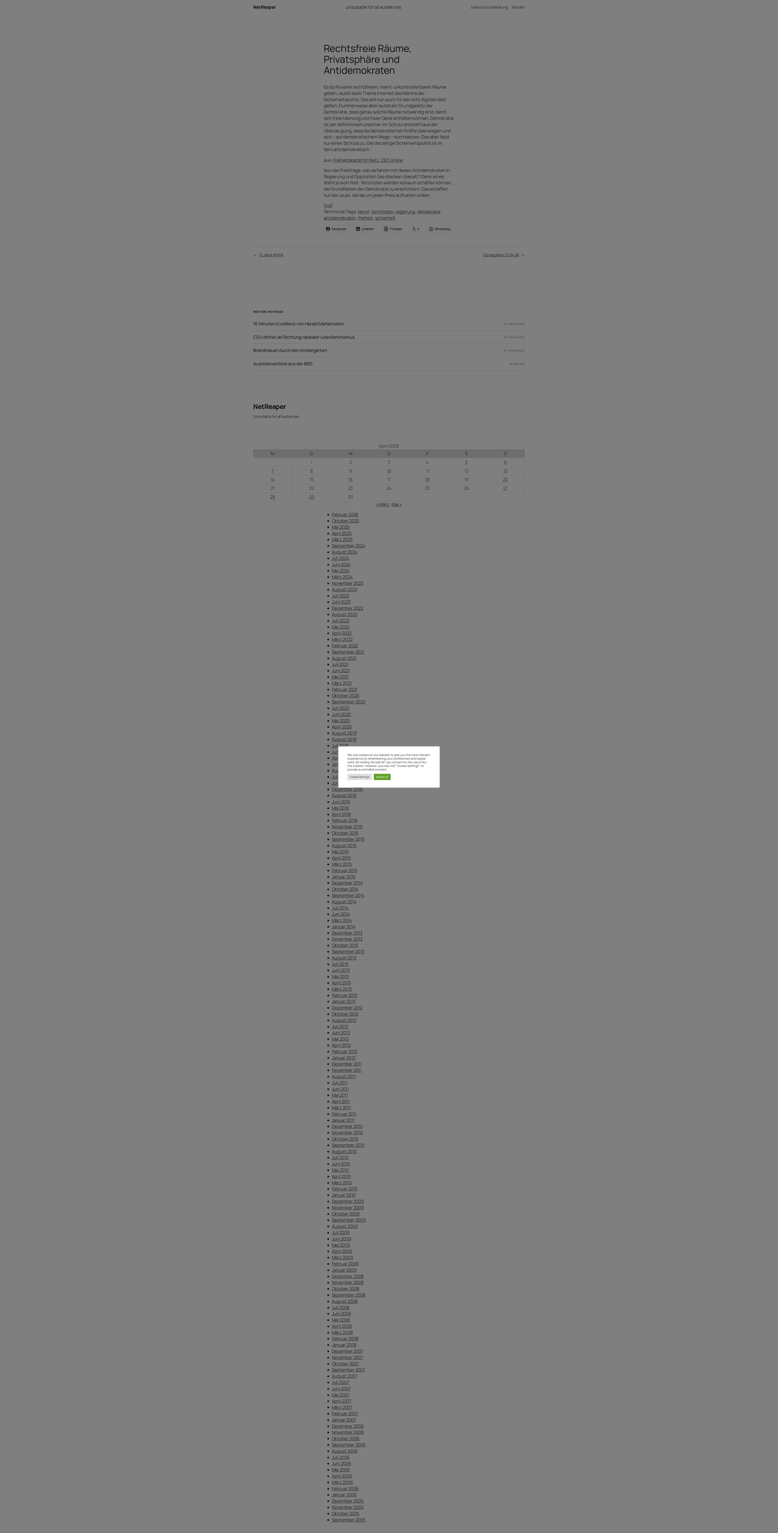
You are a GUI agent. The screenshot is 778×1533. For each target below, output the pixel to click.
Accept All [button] (382, 777)
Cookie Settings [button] (359, 777)
